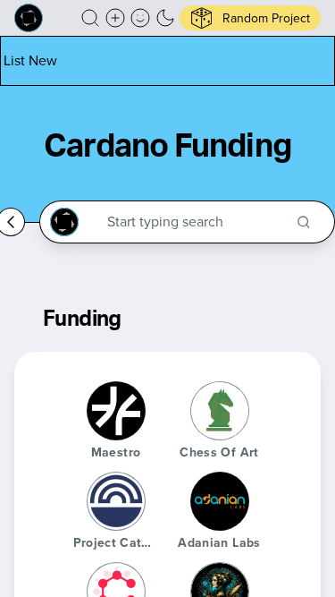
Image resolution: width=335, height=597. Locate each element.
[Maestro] (116, 410)
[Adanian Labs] (219, 501)
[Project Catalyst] (116, 501)
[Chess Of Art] (219, 410)
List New (30, 60)
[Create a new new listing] (115, 18)
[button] (90, 18)
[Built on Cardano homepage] (28, 18)
